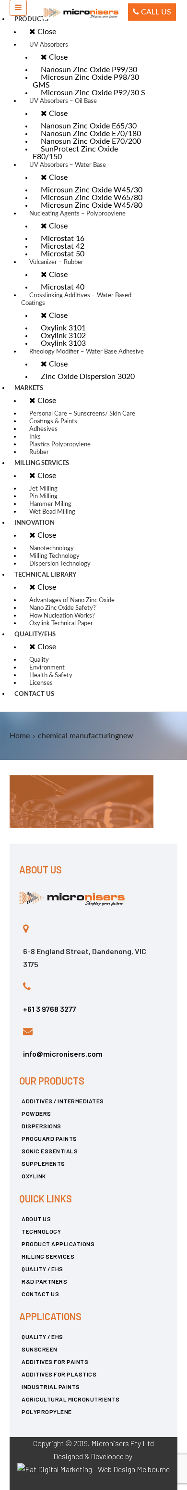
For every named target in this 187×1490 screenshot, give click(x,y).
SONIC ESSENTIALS (50, 1151)
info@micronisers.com (63, 1053)
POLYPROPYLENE (47, 1411)
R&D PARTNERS (44, 1281)
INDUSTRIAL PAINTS (51, 1386)
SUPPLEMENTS (43, 1163)
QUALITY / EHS (42, 1268)
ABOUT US (36, 1218)
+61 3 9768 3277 (49, 1008)
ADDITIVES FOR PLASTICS (59, 1374)
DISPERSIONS (41, 1126)
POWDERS (36, 1113)
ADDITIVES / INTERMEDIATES (63, 1101)
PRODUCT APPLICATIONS (58, 1243)
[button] (152, 12)
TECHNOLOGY (41, 1231)
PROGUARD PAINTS (49, 1138)
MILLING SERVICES (48, 1256)
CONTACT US (40, 1293)
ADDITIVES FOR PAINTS (55, 1361)
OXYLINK (34, 1176)
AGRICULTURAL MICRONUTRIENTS (71, 1399)
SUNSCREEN (40, 1349)
